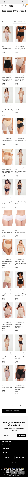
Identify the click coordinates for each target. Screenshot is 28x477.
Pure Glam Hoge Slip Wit (7, 110)
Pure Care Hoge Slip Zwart (7, 202)
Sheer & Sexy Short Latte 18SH (7, 141)
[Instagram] (16, 462)
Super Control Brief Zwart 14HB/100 (7, 79)
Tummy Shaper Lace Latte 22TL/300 (7, 172)
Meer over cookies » (14, 475)
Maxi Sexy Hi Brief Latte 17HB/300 (19, 79)
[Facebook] (12, 462)
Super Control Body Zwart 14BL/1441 (20, 294)
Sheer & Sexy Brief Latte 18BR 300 (7, 262)
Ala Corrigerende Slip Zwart (19, 357)
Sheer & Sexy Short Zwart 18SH (20, 388)
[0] (25, 6)
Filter (14, 16)
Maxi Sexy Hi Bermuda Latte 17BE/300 (19, 326)
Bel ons (7, 457)
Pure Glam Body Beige (6, 357)
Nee (21, 472)
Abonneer (22, 435)
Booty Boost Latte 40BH (7, 294)
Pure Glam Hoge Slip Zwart (20, 202)
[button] (2, 6)
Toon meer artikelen (13, 411)
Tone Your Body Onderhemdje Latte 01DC (20, 263)
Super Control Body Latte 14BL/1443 (7, 325)
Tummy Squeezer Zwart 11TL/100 (20, 49)
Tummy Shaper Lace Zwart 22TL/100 (20, 141)
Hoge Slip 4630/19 (20, 232)
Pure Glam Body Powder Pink (6, 49)
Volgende (16, 398)
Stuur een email (20, 457)
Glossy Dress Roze (7, 387)
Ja (14, 472)
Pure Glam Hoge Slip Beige (20, 172)
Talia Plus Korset (19, 110)
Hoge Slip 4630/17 (7, 232)
